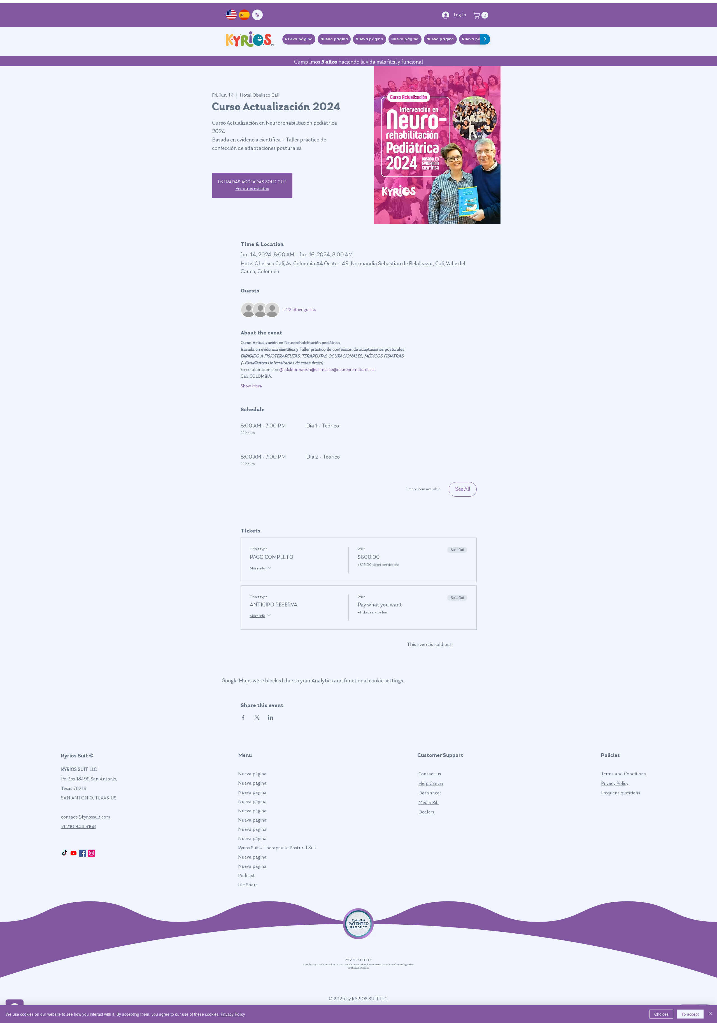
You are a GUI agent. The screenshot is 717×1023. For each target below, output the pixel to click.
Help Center (430, 783)
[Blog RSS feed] (257, 15)
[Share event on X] (257, 717)
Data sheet (429, 793)
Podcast (246, 875)
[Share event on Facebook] (243, 717)
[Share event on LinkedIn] (270, 717)
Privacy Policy (614, 783)
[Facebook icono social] (82, 853)
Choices (661, 1014)
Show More (251, 386)
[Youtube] (73, 853)
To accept (690, 1014)
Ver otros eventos (252, 189)
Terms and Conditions (623, 774)
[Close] (710, 1014)
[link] (481, 15)
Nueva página (252, 774)
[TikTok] (64, 853)
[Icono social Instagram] (91, 853)
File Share (248, 885)
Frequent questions (620, 793)
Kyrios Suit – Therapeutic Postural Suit (268, 848)
